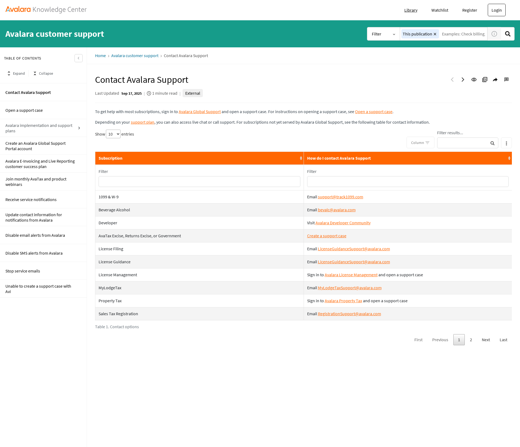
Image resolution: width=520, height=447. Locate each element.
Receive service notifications (31, 199)
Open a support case (24, 110)
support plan (142, 122)
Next (486, 339)
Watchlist (439, 10)
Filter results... (450, 132)
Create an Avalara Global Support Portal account (35, 145)
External (192, 93)
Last (503, 339)
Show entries (114, 134)
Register (469, 10)
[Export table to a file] (506, 142)
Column (417, 142)
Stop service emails (22, 271)
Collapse (46, 73)
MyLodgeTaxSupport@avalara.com (350, 287)
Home (100, 55)
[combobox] (443, 34)
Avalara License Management (351, 274)
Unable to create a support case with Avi (38, 288)
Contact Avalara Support (28, 92)
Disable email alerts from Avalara (35, 235)
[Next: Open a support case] (463, 79)
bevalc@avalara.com (337, 209)
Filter (376, 34)
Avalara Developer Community (343, 222)
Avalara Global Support (200, 111)
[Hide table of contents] (78, 58)
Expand (19, 73)
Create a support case (326, 235)
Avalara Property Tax (343, 300)
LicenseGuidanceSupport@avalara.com (354, 248)
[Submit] (492, 143)
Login (497, 10)
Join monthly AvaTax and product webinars (35, 181)
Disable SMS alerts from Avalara (34, 253)
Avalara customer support (134, 55)
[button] (435, 34)
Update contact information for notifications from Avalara (33, 217)
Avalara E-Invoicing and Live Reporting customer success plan (40, 163)
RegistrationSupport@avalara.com (349, 313)
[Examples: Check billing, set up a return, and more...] (508, 34)
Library (410, 10)
